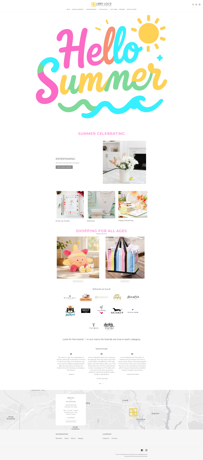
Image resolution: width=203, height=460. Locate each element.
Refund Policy (144, 456)
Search (66, 438)
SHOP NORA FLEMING (64, 167)
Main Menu (59, 438)
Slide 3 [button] (103, 383)
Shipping (80, 438)
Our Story (114, 438)
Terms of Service (136, 456)
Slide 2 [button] (101, 383)
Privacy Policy (127, 456)
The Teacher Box (71, 401)
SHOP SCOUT (125, 281)
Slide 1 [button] (100, 383)
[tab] (100, 383)
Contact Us (106, 438)
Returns (73, 438)
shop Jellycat (78, 281)
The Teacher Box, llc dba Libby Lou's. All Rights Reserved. (133, 454)
